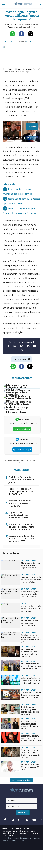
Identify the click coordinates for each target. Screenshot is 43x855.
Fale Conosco (16, 828)
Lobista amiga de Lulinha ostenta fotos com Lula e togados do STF (21, 538)
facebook (8, 346)
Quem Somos (29, 828)
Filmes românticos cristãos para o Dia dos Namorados (29, 623)
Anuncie (5, 828)
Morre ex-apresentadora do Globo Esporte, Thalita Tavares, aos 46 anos (21, 527)
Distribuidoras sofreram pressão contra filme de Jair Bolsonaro (30, 710)
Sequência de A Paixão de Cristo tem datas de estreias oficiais (31, 579)
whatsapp (21, 346)
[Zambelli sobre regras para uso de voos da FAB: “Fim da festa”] (6, 652)
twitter (22, 350)
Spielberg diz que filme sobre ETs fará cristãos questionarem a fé (31, 638)
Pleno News (23, 4)
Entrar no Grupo (23, 449)
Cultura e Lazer (28, 560)
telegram (28, 346)
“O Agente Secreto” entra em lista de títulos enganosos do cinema (30, 754)
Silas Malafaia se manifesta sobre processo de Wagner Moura (30, 725)
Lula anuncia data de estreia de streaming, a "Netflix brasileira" (30, 680)
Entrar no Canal (23, 429)
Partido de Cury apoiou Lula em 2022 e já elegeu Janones (21, 480)
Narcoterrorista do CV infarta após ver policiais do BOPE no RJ (20, 491)
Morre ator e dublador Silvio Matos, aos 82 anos (31, 767)
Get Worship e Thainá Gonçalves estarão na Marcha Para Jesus (31, 695)
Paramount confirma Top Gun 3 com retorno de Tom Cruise (31, 738)
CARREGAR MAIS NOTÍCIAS (21, 780)
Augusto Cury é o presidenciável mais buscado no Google (18, 515)
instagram (15, 346)
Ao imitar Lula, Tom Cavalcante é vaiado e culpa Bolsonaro (31, 594)
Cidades (24, 603)
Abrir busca (40, 4)
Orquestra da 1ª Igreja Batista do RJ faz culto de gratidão (31, 608)
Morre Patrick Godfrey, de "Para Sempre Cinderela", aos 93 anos (30, 653)
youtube (35, 346)
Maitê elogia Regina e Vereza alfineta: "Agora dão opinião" (30, 565)
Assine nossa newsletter (21, 796)
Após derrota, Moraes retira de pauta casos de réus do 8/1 (20, 503)
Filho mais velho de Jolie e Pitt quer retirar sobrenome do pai (31, 666)
